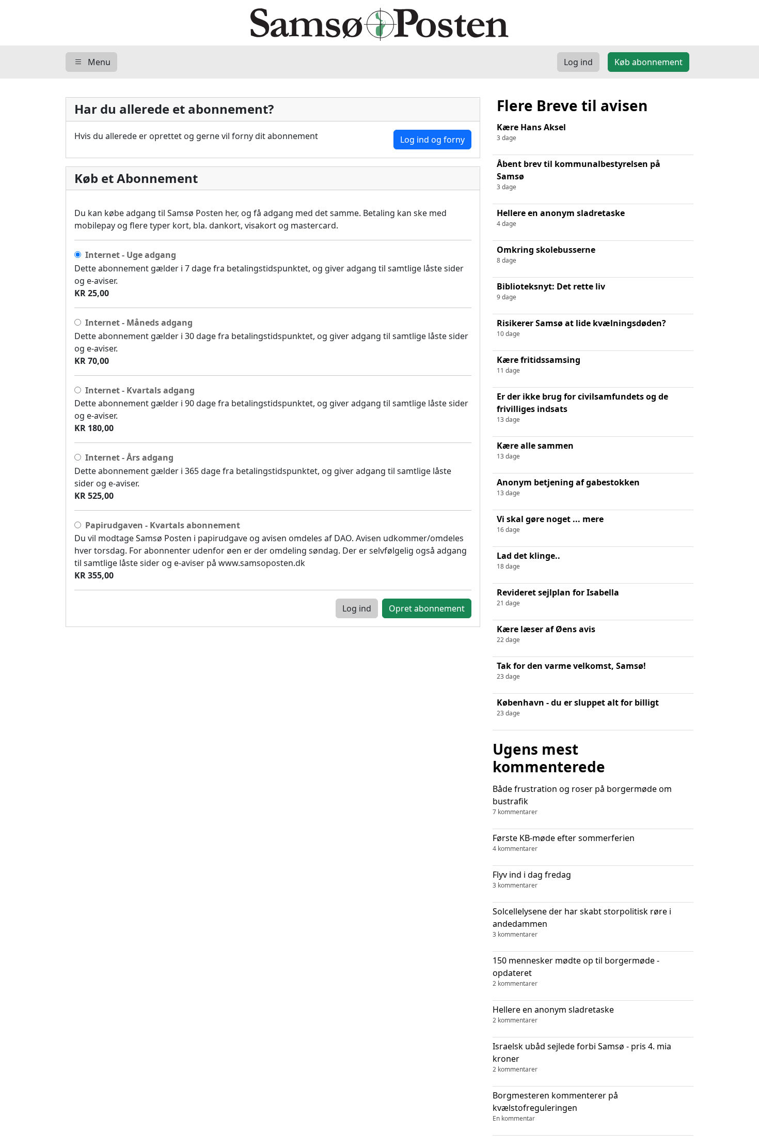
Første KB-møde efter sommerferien (564, 842)
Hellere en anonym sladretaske (553, 1014)
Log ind (356, 608)
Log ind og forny (432, 139)
